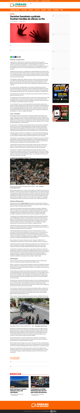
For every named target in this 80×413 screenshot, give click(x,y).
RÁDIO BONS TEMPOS (45, 1)
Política (37, 10)
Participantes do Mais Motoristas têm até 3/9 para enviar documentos (39, 390)
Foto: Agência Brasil (14, 358)
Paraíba (43, 10)
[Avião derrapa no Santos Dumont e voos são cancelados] (19, 380)
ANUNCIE (32, 1)
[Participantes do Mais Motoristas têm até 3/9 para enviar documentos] (40, 380)
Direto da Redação (15, 21)
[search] (68, 10)
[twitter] (68, 1)
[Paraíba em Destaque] (40, 405)
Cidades (30, 10)
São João (24, 10)
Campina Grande (15, 10)
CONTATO (37, 1)
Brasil (49, 10)
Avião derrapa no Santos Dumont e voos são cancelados (18, 390)
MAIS (61, 10)
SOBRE (21, 1)
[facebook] (66, 1)
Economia (56, 10)
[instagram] (69, 1)
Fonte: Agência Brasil (15, 357)
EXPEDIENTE (26, 1)
